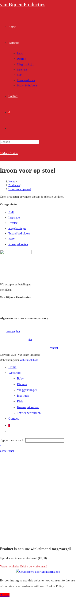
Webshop (14, 372)
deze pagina (13, 331)
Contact (13, 418)
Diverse (13, 222)
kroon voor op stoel (19, 189)
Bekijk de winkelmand (33, 566)
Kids (11, 212)
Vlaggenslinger (17, 228)
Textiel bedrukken (19, 233)
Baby (11, 238)
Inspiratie (14, 217)
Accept (5, 595)
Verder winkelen (9, 566)
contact (54, 348)
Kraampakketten (18, 244)
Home (12, 367)
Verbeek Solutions (29, 359)
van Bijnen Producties (22, 4)
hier (30, 339)
